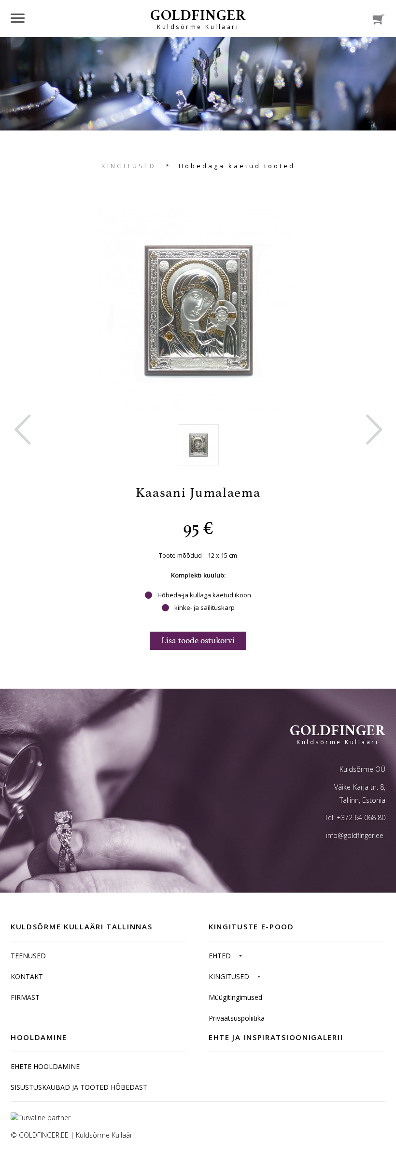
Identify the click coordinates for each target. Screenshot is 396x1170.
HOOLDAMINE (39, 1037)
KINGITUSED (128, 165)
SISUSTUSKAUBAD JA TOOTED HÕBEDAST (79, 1087)
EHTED (220, 955)
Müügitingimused (235, 997)
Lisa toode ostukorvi (198, 640)
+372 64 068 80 (361, 817)
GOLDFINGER (198, 18)
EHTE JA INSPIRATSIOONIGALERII (276, 1037)
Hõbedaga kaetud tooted (237, 165)
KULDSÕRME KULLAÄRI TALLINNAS (82, 926)
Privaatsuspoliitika (237, 1018)
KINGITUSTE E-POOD (251, 926)
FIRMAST (25, 997)
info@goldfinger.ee (354, 835)
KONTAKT (27, 976)
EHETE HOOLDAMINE (45, 1066)
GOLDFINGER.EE (44, 1135)
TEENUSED (28, 955)
